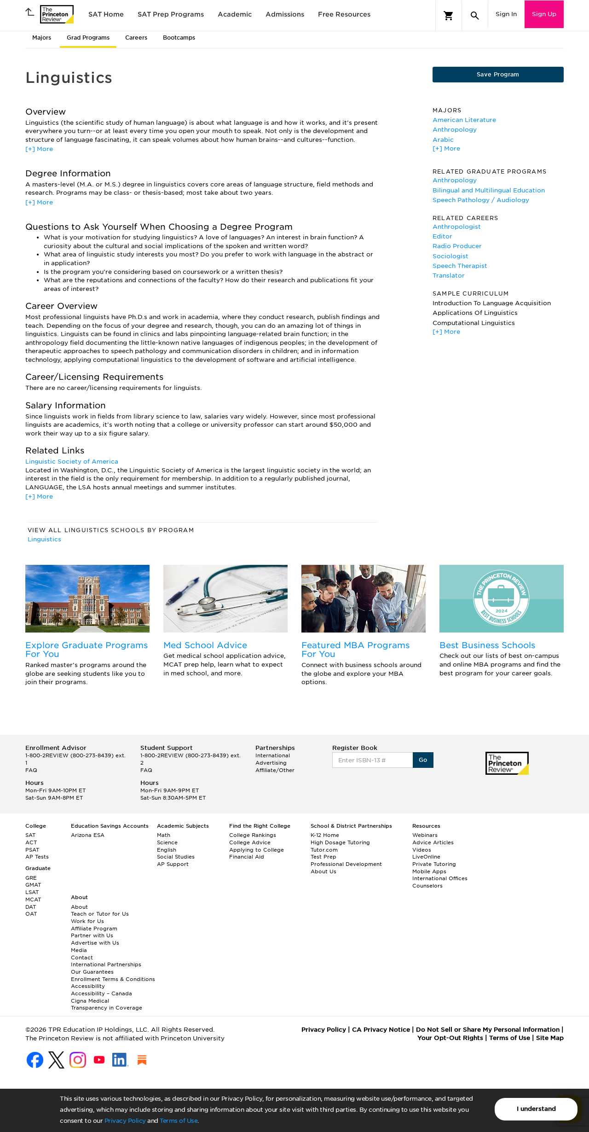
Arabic (443, 139)
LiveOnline (426, 856)
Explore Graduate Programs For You (86, 649)
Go (423, 759)
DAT (30, 907)
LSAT (32, 892)
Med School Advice (205, 645)
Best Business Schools (487, 645)
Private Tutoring (434, 864)
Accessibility (88, 986)
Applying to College (256, 850)
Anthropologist (457, 226)
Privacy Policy (125, 1120)
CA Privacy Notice (381, 1029)
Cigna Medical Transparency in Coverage (106, 1004)
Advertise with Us (95, 943)
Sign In (506, 14)
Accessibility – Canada (101, 993)
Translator (449, 275)
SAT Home (106, 14)
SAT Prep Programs (171, 14)
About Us (323, 871)
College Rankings (252, 835)
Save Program (498, 74)
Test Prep (323, 856)
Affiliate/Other (274, 770)
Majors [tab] (41, 37)
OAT (31, 914)
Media (79, 950)
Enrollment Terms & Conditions (113, 979)
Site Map (550, 1037)
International (272, 755)
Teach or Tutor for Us (100, 914)
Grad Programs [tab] (88, 37)
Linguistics (44, 539)
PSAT (32, 850)
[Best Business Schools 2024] (501, 599)
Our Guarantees (92, 972)
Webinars (425, 835)
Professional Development (346, 864)
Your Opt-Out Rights (450, 1037)
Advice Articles (433, 842)
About (79, 907)
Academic (235, 14)
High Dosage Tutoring (340, 842)
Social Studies (176, 856)
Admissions (285, 14)
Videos (421, 850)
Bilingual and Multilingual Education (489, 190)
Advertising (271, 763)
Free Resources (344, 14)
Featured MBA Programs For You (355, 649)
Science (167, 842)
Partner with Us (92, 935)
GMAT (33, 885)
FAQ (31, 770)
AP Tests (37, 856)
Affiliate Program (94, 928)
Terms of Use (178, 1120)
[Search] (475, 15)
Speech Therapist (460, 265)
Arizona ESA (87, 835)
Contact (82, 957)
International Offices (440, 878)
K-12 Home (325, 835)
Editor (442, 236)
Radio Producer (457, 246)
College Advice (250, 842)
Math (163, 835)
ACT (31, 842)
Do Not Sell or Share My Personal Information (488, 1029)
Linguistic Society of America (71, 461)
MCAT (33, 899)
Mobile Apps (429, 871)
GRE (31, 878)
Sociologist (450, 256)
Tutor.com (324, 850)
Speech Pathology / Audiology (481, 200)
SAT (30, 835)
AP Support (173, 864)
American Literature (464, 119)
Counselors (427, 885)
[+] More (39, 148)
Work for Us (87, 921)
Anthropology (455, 129)
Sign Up (544, 14)
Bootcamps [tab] (179, 37)
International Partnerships (106, 964)
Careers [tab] (136, 37)
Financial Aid (246, 856)
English (166, 850)
